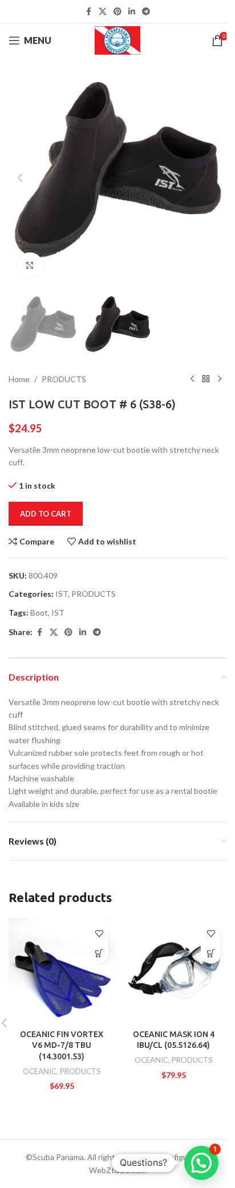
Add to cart (45, 513)
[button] (20, 177)
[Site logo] (118, 39)
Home (19, 379)
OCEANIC (39, 1071)
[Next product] (219, 379)
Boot (39, 612)
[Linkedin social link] (132, 11)
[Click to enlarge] (30, 265)
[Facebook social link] (88, 11)
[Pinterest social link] (117, 11)
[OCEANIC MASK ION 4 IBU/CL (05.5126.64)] (173, 971)
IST (61, 594)
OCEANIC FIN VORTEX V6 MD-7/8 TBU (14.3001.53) (61, 1045)
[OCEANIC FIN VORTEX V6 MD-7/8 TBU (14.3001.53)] (62, 971)
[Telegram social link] (146, 11)
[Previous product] (192, 379)
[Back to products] (206, 379)
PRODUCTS (64, 379)
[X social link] (102, 11)
